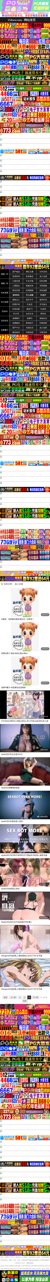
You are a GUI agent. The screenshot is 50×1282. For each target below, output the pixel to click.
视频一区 (4, 274)
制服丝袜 (29, 286)
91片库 (16, 314)
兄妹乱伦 (29, 328)
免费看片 (16, 318)
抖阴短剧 (29, 332)
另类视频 (43, 286)
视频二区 (4, 283)
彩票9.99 (16, 304)
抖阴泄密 (43, 323)
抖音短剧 (16, 309)
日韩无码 (43, 332)
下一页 (35, 997)
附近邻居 (16, 290)
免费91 (30, 318)
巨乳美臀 (43, 281)
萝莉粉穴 (29, 323)
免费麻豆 (16, 323)
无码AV (5, 311)
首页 (5, 997)
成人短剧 (43, 328)
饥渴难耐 (29, 290)
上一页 (13, 997)
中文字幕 (29, 281)
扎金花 (29, 304)
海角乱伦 (43, 318)
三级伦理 (16, 281)
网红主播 (29, 272)
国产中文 (16, 328)
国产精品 (16, 272)
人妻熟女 (16, 286)
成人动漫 (43, 276)
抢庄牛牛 (29, 300)
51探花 (43, 309)
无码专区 (4, 321)
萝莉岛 (43, 314)
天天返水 (43, 304)
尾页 (24, 1001)
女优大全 (29, 314)
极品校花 (16, 332)
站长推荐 (4, 293)
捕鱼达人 (16, 300)
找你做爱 (43, 290)
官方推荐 (4, 302)
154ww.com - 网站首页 (22, 19)
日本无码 (43, 272)
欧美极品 (29, 276)
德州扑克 (43, 300)
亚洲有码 (16, 276)
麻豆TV (30, 309)
